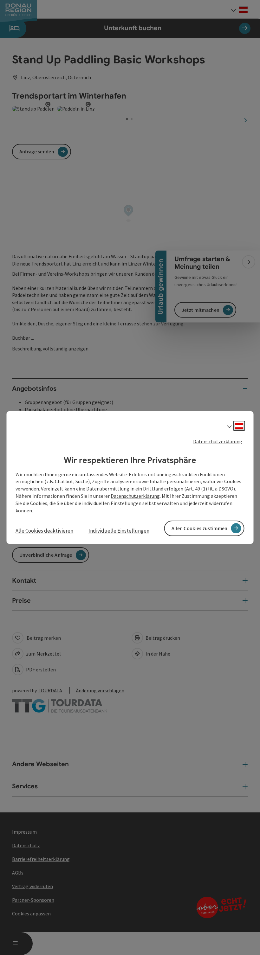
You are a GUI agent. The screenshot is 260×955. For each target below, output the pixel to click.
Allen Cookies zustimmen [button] (200, 528)
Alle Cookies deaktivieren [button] (44, 530)
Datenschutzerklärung (217, 441)
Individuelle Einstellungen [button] (118, 530)
